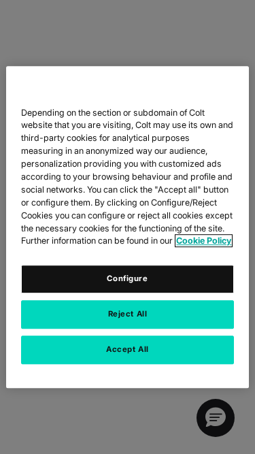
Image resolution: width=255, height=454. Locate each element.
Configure (127, 279)
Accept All (127, 349)
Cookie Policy (203, 241)
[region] (127, 227)
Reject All (128, 314)
